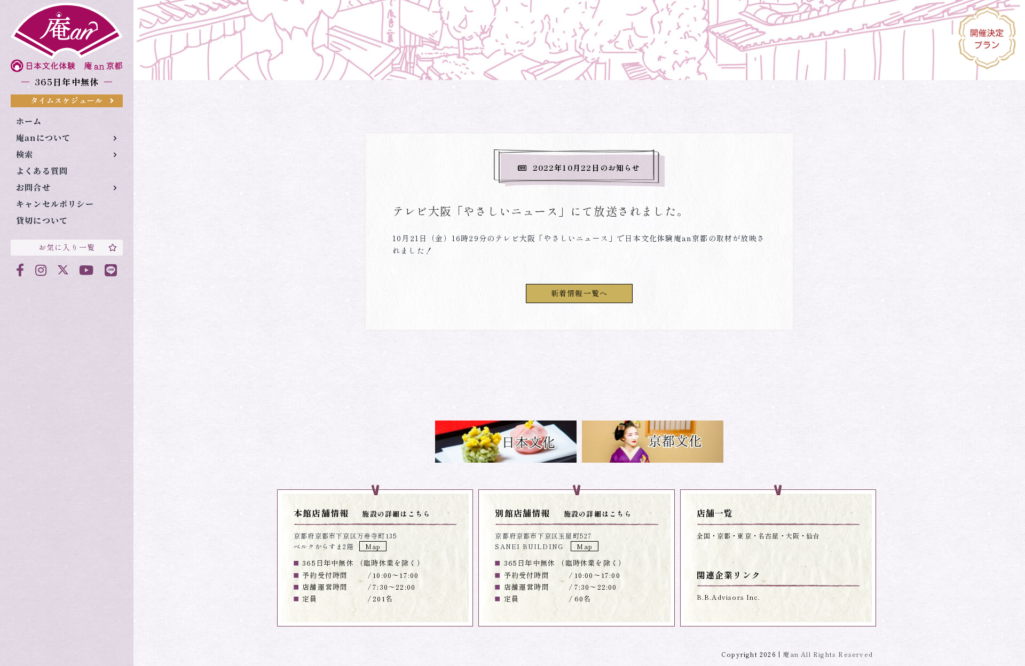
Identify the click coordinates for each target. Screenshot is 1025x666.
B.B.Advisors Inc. (728, 596)
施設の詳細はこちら (396, 514)
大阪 (793, 535)
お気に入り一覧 (66, 247)
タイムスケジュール (67, 100)
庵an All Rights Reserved (828, 654)
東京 (744, 535)
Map (373, 546)
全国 (704, 535)
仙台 (813, 535)
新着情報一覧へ (579, 293)
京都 (724, 535)
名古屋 (768, 535)
